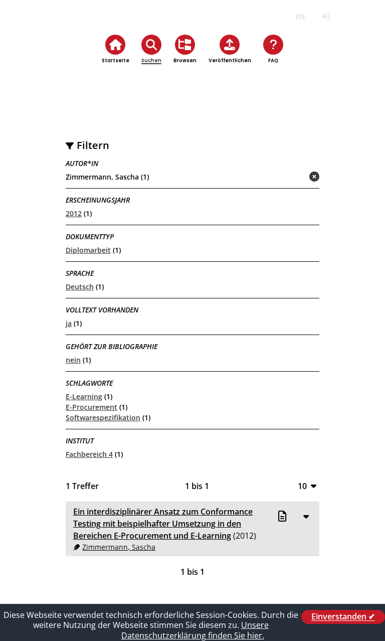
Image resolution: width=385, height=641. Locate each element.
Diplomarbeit (88, 250)
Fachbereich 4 (89, 454)
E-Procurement (91, 407)
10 (302, 485)
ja (69, 323)
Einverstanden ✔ (343, 616)
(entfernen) (290, 177)
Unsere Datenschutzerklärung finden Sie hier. (195, 630)
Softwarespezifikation (103, 417)
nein (73, 360)
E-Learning (84, 396)
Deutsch (80, 286)
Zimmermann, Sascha (118, 547)
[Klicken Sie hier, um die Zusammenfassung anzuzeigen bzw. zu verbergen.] (306, 516)
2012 (74, 213)
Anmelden (325, 17)
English (300, 17)
